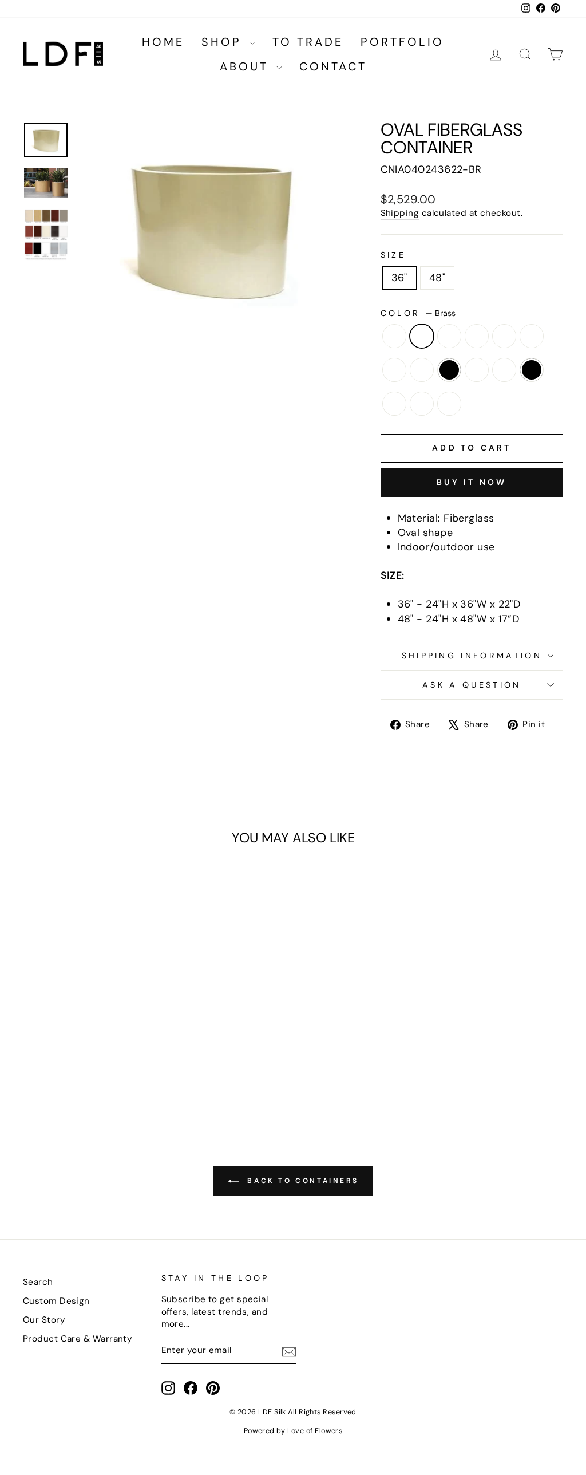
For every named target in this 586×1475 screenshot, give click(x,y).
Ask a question (471, 685)
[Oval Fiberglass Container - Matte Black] (39, 1069)
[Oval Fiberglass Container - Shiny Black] (85, 1069)
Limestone (421, 369)
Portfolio (402, 41)
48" (437, 278)
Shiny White (394, 403)
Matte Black (449, 369)
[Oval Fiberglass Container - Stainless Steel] (116, 1069)
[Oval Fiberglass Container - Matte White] (54, 1069)
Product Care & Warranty (77, 1338)
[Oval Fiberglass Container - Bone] (31, 1056)
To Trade (307, 41)
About (247, 66)
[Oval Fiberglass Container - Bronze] (62, 1056)
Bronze (449, 336)
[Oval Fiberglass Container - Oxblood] (70, 1069)
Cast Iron (476, 336)
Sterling (449, 403)
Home (163, 41)
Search (38, 1282)
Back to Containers (301, 1180)
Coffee (504, 336)
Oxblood (504, 369)
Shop (224, 41)
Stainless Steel (421, 403)
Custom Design (56, 1301)
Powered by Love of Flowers (293, 1430)
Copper (531, 336)
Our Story (44, 1320)
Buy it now (471, 482)
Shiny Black (531, 369)
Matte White (476, 369)
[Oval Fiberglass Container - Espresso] (124, 1056)
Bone (394, 336)
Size (393, 255)
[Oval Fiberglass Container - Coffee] (93, 1056)
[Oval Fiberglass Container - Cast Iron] (78, 1056)
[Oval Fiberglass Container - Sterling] (131, 1069)
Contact (333, 66)
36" (399, 278)
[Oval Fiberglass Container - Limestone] (139, 1056)
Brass (421, 336)
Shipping (400, 213)
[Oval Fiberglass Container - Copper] (109, 1056)
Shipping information (472, 655)
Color (418, 313)
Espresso (394, 369)
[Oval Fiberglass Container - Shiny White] (101, 1069)
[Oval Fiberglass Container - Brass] (47, 1056)
